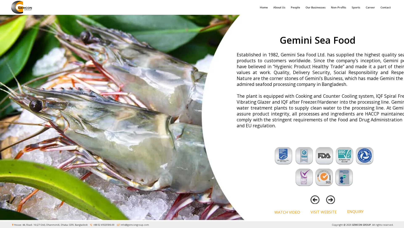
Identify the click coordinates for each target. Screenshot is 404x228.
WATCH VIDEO (287, 212)
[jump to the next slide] (329, 199)
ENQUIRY (355, 211)
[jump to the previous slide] (317, 199)
